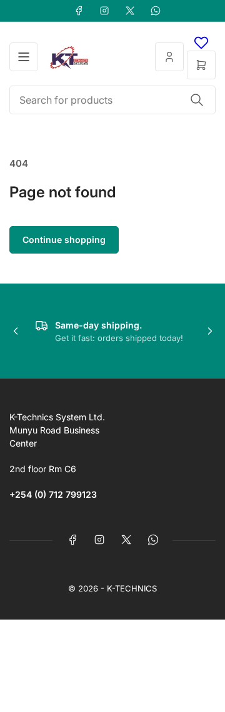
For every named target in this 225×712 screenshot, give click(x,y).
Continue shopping (64, 239)
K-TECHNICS (132, 588)
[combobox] (112, 100)
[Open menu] (23, 56)
